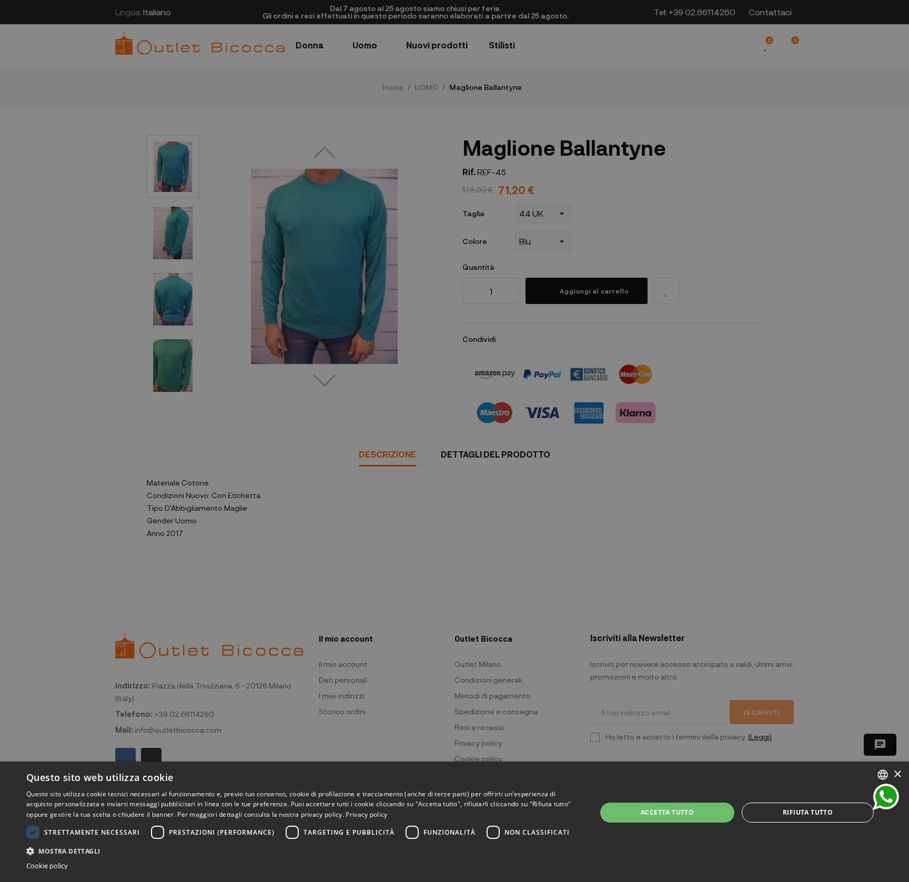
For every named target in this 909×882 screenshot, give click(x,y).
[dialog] (454, 822)
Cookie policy (47, 866)
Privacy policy (366, 814)
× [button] (897, 774)
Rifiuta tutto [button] (808, 812)
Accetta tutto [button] (667, 812)
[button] (303, 850)
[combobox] (882, 774)
